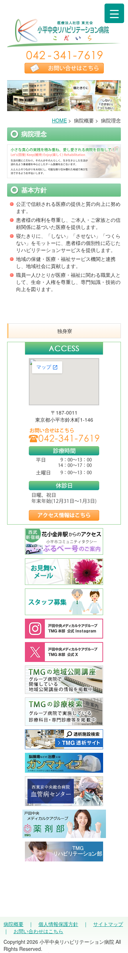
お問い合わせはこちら (38, 931)
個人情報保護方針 (58, 923)
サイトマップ (108, 923)
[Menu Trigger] (114, 13)
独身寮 (64, 330)
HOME (59, 120)
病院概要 (13, 923)
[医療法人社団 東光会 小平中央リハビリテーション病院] (64, 43)
